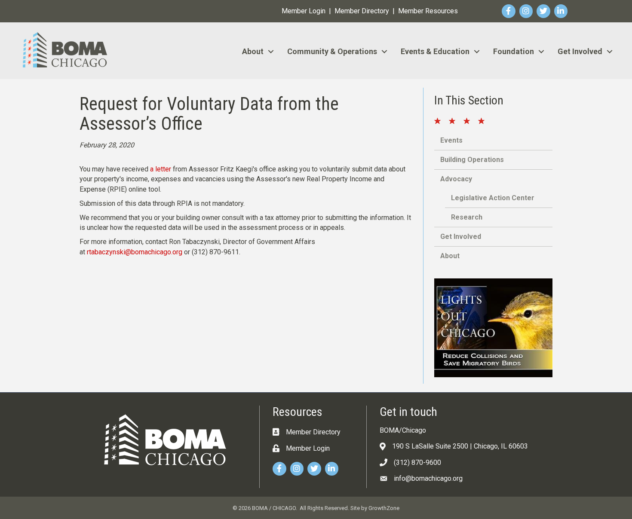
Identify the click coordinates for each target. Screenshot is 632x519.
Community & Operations (332, 51)
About (253, 51)
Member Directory (361, 11)
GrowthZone (383, 508)
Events (451, 140)
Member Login (303, 11)
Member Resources (428, 11)
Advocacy (456, 179)
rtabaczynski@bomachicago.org (134, 252)
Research (466, 217)
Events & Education (435, 51)
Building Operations (472, 160)
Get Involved (580, 51)
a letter (160, 169)
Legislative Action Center (492, 198)
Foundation (513, 51)
